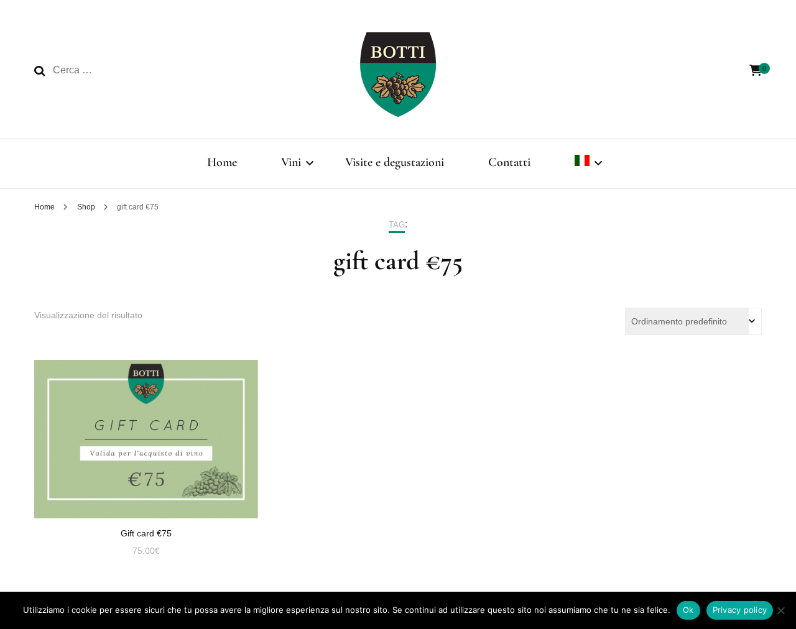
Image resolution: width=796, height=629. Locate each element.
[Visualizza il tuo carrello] (755, 70)
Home (222, 162)
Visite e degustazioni (394, 162)
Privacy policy (740, 610)
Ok (688, 610)
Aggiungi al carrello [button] (146, 428)
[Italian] (582, 164)
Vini (291, 162)
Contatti (509, 162)
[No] (780, 610)
